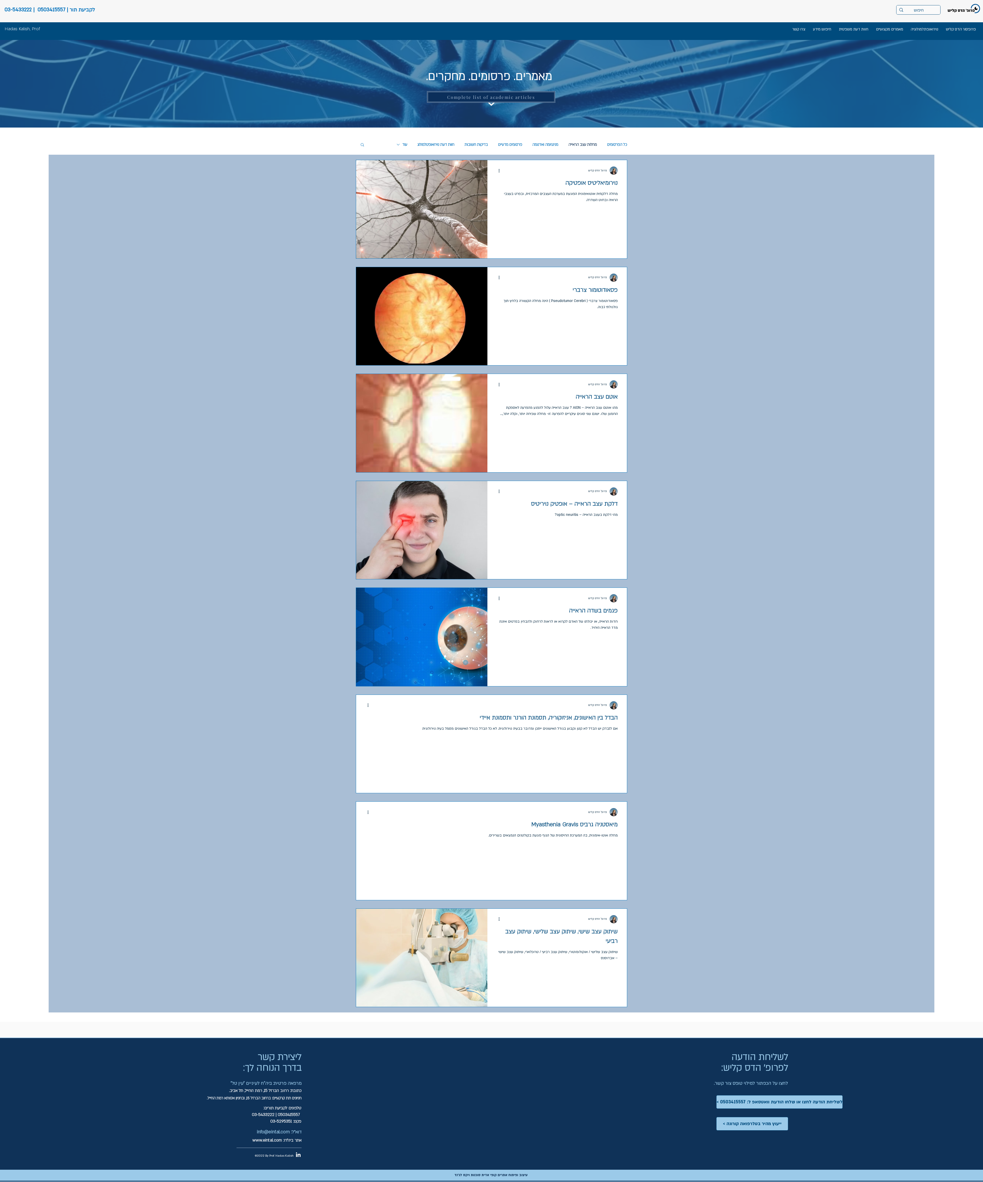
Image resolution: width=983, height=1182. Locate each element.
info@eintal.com (273, 1132)
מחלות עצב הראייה (583, 144)
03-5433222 (18, 9)
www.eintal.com (267, 1140)
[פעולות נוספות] (497, 171)
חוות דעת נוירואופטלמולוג (436, 144)
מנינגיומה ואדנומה (545, 144)
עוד (404, 144)
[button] (362, 145)
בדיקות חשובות (476, 144)
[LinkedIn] (298, 1154)
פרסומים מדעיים (510, 144)
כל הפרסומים (617, 144)
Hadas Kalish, (17, 29)
